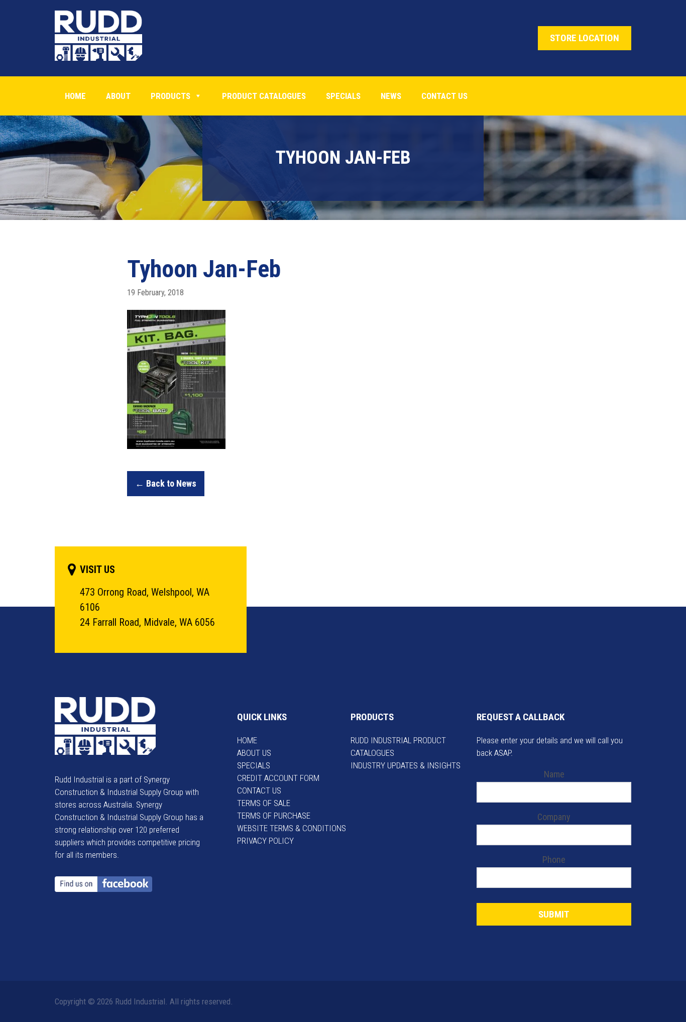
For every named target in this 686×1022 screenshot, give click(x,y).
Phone (553, 859)
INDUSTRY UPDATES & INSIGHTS (406, 765)
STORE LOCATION (584, 38)
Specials (343, 96)
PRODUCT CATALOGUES (264, 96)
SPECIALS (253, 765)
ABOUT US (254, 753)
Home (75, 96)
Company (553, 817)
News (391, 96)
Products (170, 96)
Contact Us (444, 96)
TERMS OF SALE (263, 803)
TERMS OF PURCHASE (273, 816)
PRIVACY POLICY (265, 841)
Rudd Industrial (106, 36)
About (118, 96)
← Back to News (165, 483)
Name (554, 774)
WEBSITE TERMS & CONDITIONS (291, 828)
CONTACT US (259, 790)
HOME (247, 740)
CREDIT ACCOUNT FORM (278, 778)
